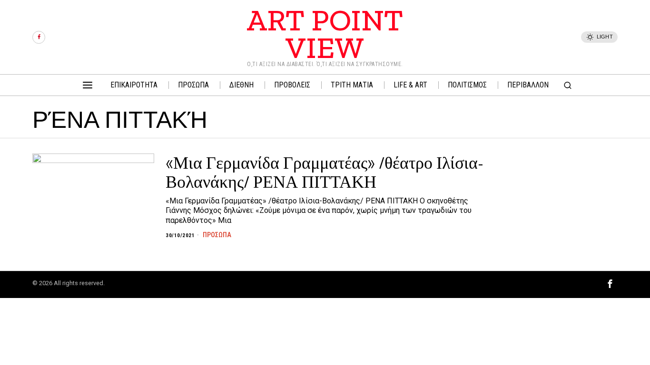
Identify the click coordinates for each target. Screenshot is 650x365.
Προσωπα (217, 235)
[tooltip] (38, 37)
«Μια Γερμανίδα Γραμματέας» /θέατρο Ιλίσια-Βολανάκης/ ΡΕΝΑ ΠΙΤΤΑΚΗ (324, 172)
